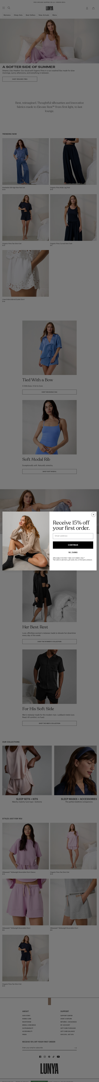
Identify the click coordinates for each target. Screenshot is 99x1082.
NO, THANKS (73, 552)
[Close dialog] (93, 514)
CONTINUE (73, 545)
